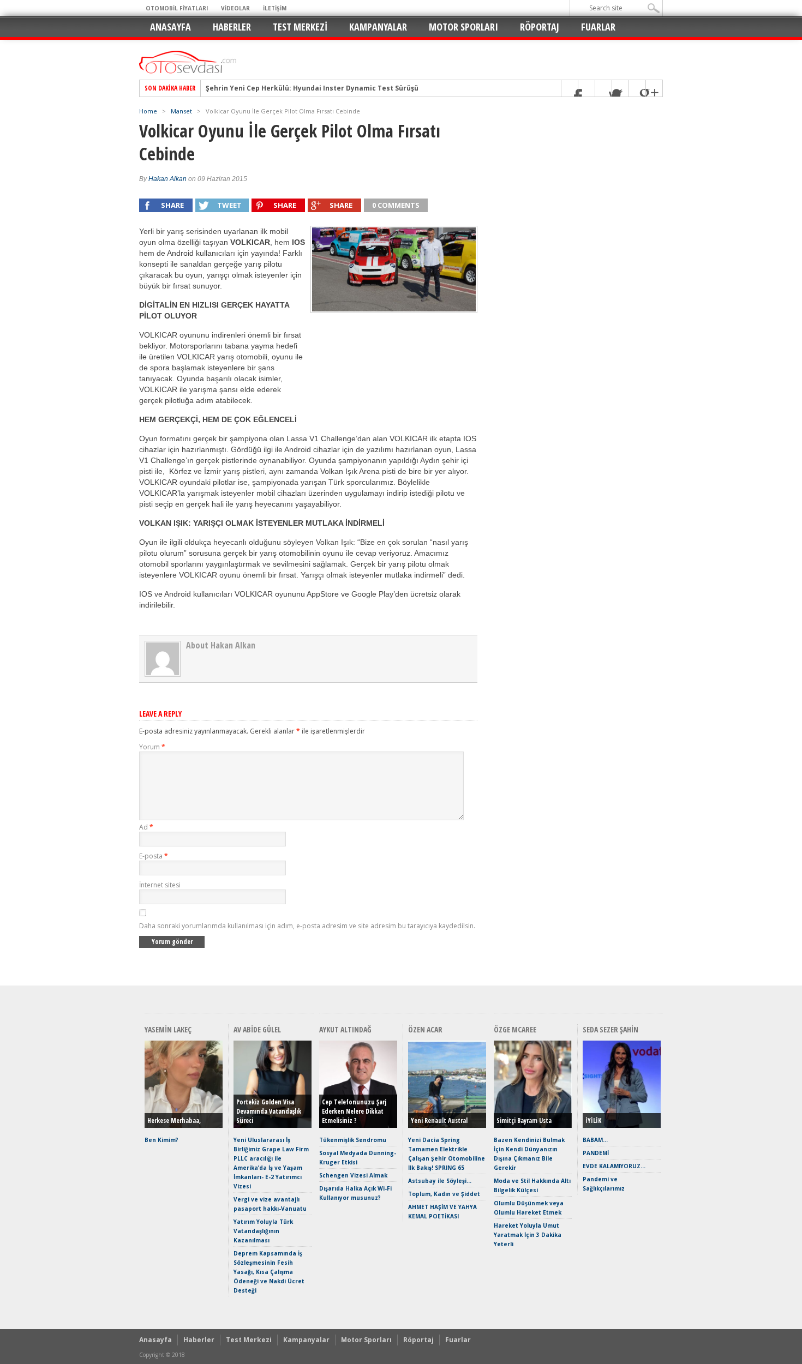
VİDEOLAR (235, 8)
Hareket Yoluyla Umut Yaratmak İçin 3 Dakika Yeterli (527, 1235)
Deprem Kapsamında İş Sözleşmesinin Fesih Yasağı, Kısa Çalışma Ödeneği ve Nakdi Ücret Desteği (269, 1271)
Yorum (152, 747)
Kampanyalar (378, 26)
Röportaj (539, 26)
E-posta (153, 856)
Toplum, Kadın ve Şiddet (444, 1194)
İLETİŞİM (274, 8)
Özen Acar (425, 1029)
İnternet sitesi (160, 885)
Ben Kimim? (161, 1140)
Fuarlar (598, 26)
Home (148, 111)
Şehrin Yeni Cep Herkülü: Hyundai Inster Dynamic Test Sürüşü (312, 88)
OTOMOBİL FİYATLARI (177, 8)
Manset (181, 111)
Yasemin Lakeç (168, 1029)
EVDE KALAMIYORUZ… (614, 1166)
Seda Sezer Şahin (610, 1029)
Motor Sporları (463, 26)
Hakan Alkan (167, 179)
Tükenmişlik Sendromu (352, 1140)
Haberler (232, 26)
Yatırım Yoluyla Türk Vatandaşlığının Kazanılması (263, 1231)
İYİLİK (593, 1120)
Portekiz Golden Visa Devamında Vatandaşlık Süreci (268, 1111)
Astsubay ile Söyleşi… (439, 1181)
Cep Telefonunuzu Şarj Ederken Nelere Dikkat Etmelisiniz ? (354, 1111)
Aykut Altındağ (345, 1029)
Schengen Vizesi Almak (353, 1175)
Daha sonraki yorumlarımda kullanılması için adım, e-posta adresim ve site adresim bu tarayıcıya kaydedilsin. (307, 925)
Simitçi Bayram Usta (524, 1120)
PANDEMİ (596, 1153)
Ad (146, 827)
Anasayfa (170, 26)
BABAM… (595, 1140)
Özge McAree (515, 1029)
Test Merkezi (300, 26)
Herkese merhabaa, (174, 1120)
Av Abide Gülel (257, 1029)
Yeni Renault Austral (439, 1120)
